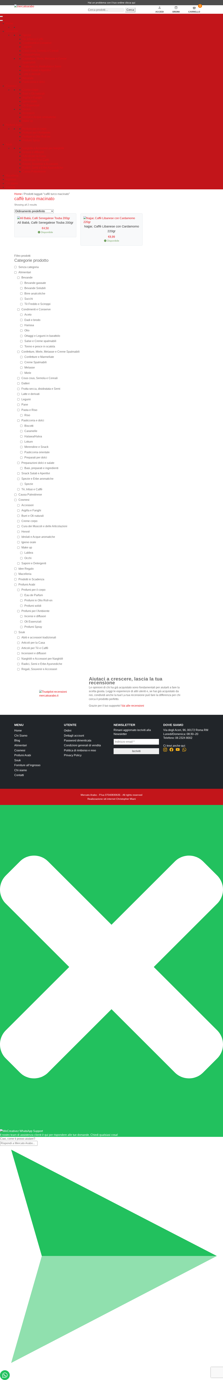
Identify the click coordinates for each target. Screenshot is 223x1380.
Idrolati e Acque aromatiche (39, 117)
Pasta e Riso (29, 409)
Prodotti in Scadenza (31, 579)
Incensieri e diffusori (33, 653)
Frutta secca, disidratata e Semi (41, 66)
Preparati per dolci (35, 457)
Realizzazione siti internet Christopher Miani (111, 798)
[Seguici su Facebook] (171, 750)
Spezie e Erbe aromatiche (37, 478)
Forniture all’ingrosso (27, 765)
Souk (9, 144)
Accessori (28, 113)
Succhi (28, 298)
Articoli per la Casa (34, 156)
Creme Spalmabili (35, 362)
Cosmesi (11, 85)
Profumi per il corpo (34, 128)
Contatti (10, 187)
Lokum (28, 441)
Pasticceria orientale (37, 452)
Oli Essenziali (30, 105)
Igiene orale (29, 101)
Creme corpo (30, 89)
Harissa (29, 325)
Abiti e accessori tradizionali (38, 637)
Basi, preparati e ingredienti (41, 468)
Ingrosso (11, 179)
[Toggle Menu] (1, 20)
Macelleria (12, 175)
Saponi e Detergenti (33, 563)
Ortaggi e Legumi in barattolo (42, 335)
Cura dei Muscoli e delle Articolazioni (44, 526)
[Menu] (1, 16)
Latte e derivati (31, 74)
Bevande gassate (35, 282)
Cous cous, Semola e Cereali (40, 50)
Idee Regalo (26, 568)
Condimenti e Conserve (37, 42)
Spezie (26, 35)
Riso (27, 415)
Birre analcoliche (34, 293)
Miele (27, 372)
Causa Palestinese (34, 171)
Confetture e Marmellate (39, 356)
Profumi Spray (31, 140)
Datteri (25, 383)
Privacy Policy (73, 755)
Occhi (28, 558)
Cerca (130, 9)
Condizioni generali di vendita (82, 745)
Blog (17, 740)
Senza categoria (28, 267)
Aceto (28, 314)
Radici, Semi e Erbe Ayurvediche (42, 167)
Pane (24, 404)
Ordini (67, 730)
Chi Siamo (20, 735)
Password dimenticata (77, 740)
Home (9, 23)
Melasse (29, 367)
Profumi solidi (32, 605)
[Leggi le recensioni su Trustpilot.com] (61, 693)
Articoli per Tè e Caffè (35, 159)
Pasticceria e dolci (33, 81)
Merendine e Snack (36, 446)
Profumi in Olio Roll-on (36, 136)
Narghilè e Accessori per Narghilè (43, 148)
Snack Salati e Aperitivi (36, 70)
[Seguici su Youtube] (178, 750)
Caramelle (30, 431)
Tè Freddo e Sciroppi (37, 303)
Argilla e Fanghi (32, 97)
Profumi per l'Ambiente (36, 132)
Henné (26, 109)
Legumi (27, 46)
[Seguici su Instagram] (165, 750)
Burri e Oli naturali (33, 93)
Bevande (27, 78)
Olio (26, 330)
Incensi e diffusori (33, 152)
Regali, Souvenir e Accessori (40, 163)
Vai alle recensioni (132, 705)
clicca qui (130, 2)
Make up (27, 120)
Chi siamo (12, 183)
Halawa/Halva (31, 54)
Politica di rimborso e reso (80, 750)
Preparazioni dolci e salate (37, 462)
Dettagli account (74, 735)
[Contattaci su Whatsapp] (184, 750)
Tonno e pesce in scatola (39, 346)
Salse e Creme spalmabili (40, 341)
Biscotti (28, 425)
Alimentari (12, 31)
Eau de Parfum (33, 595)
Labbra (28, 552)
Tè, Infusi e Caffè (32, 39)
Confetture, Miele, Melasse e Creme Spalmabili (50, 351)
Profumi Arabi (14, 124)
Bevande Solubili (35, 288)
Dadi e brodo (32, 320)
